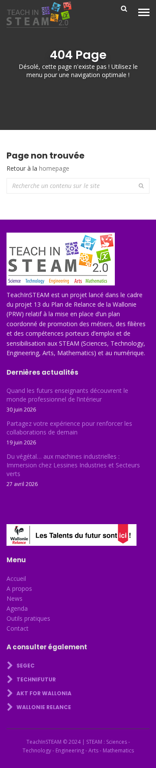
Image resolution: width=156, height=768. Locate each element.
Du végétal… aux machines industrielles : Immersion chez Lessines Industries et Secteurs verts (73, 465)
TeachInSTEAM (44, 741)
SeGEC (25, 665)
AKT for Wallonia (43, 693)
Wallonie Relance (43, 707)
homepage (54, 168)
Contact (17, 628)
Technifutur (35, 679)
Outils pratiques (28, 618)
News (14, 598)
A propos (19, 588)
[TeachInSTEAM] (39, 15)
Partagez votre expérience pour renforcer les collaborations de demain (69, 427)
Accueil (16, 578)
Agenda (17, 608)
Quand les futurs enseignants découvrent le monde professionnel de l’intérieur (67, 394)
